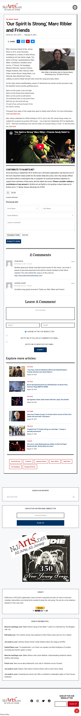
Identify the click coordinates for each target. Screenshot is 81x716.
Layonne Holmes (41, 461)
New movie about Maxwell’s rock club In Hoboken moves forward (38, 663)
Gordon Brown (15, 461)
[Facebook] (31, 700)
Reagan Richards (29, 467)
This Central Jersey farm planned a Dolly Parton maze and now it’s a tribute (43, 635)
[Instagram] (37, 700)
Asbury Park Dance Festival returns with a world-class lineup (40, 669)
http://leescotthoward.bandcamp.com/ (28, 276)
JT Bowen (28, 461)
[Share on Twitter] (23, 41)
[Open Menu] (75, 7)
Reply (73, 261)
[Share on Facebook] (18, 41)
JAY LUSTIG (17, 35)
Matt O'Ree (66, 461)
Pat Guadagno (15, 467)
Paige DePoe (18, 261)
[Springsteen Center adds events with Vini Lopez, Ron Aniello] (17, 401)
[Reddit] (49, 700)
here (14, 126)
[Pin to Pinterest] (28, 41)
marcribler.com (15, 114)
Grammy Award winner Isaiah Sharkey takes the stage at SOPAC (41, 642)
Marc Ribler (55, 461)
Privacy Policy (4, 714)
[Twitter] (43, 700)
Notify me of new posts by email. (39, 344)
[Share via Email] (33, 41)
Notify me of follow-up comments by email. (40, 338)
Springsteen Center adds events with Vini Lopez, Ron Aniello (48, 399)
